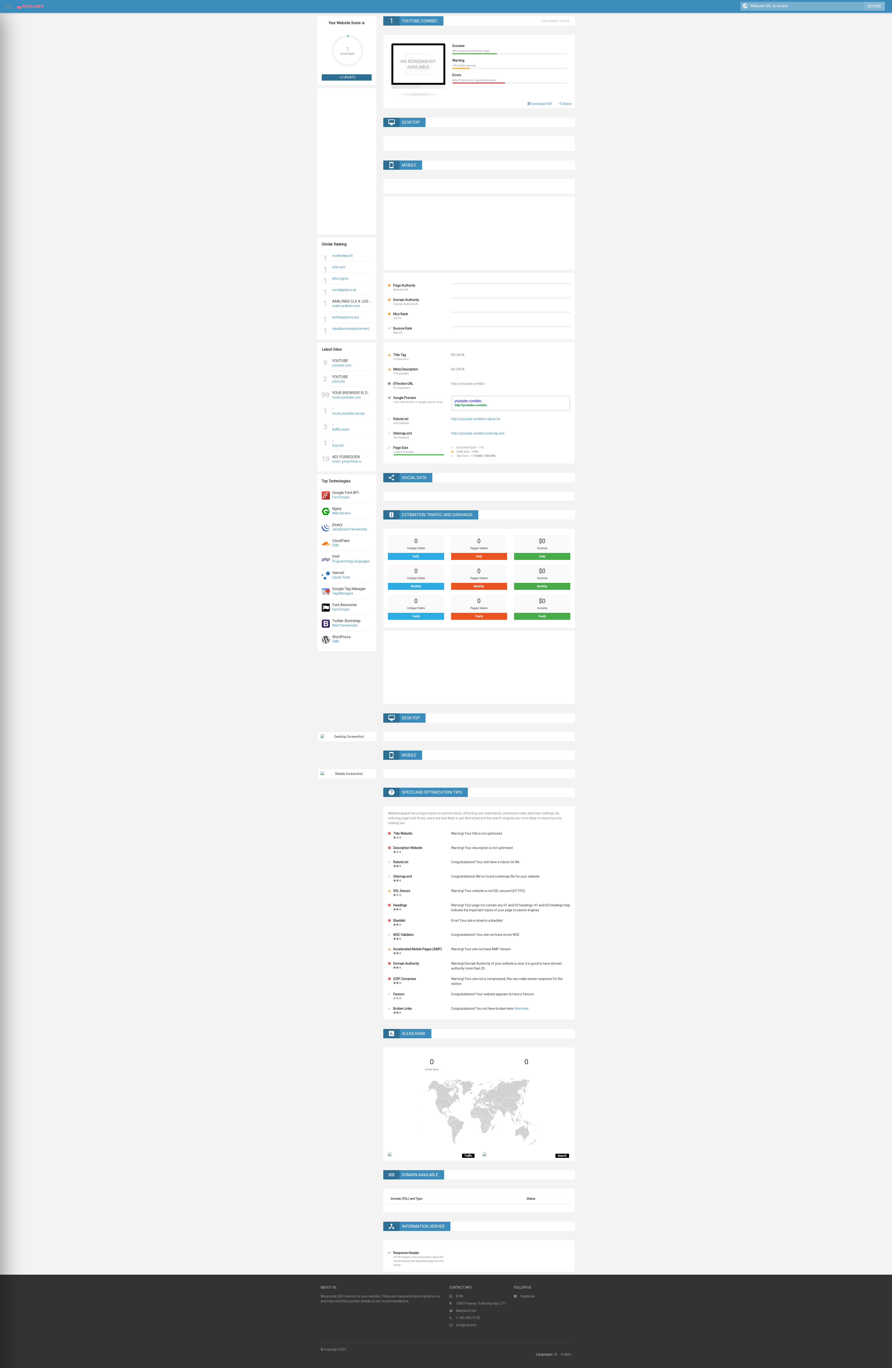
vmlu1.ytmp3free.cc (347, 461)
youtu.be (338, 381)
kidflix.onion (340, 429)
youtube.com (341, 365)
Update (349, 77)
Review (874, 6)
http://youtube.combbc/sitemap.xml (477, 433)
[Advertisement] (346, 161)
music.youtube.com (346, 397)
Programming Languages (351, 561)
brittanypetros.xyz (345, 317)
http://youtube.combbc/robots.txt (475, 419)
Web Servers (341, 513)
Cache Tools (341, 577)
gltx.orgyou (340, 278)
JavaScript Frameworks (349, 529)
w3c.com (338, 267)
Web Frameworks (345, 625)
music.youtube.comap (348, 413)
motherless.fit (342, 256)
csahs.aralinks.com (346, 306)
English (565, 1354)
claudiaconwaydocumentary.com (352, 328)
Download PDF (541, 104)
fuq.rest (338, 445)
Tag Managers (342, 593)
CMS (335, 641)
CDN (335, 545)
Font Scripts (341, 497)
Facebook (528, 1296)
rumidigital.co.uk (344, 290)
